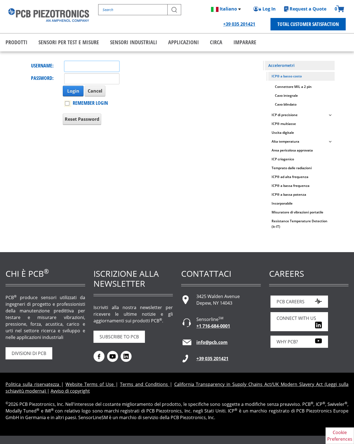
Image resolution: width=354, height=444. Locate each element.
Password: (42, 78)
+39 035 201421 (239, 24)
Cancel (95, 91)
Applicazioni (183, 42)
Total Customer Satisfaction (308, 24)
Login (73, 91)
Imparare (244, 42)
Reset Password (82, 119)
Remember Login (90, 103)
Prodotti (16, 42)
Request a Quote (308, 9)
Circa (216, 42)
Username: (42, 65)
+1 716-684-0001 (213, 326)
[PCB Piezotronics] (48, 15)
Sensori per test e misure (68, 42)
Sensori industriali (133, 42)
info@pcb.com (212, 342)
